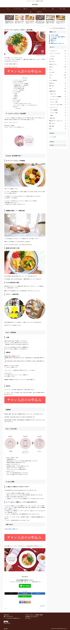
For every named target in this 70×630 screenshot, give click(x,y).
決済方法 (16, 96)
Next (66, 19)
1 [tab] (34, 25)
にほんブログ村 (7, 623)
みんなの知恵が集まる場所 (19, 88)
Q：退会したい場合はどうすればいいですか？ (22, 103)
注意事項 (15, 98)
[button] (65, 136)
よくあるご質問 (16, 101)
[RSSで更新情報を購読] (30, 602)
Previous (3, 19)
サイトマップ (28, 618)
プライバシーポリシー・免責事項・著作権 (34, 614)
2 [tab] (35, 25)
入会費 (15, 93)
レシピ (52, 41)
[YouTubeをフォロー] (25, 602)
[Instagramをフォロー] (22, 602)
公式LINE (19, 344)
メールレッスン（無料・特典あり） (58, 36)
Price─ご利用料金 (16, 91)
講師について (53, 40)
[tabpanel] (9, 19)
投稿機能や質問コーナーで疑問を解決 (21, 85)
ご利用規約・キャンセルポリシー (32, 616)
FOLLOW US (18, 108)
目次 (23, 77)
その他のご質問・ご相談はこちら (11, 529)
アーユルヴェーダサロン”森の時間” (20, 80)
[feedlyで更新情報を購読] (27, 602)
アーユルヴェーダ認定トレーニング (11, 505)
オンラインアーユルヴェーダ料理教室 (21, 83)
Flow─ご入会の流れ (17, 100)
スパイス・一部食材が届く (19, 90)
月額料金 (16, 95)
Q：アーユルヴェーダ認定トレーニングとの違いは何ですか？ (25, 105)
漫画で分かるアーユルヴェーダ (57, 43)
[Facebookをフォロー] (20, 602)
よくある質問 (53, 38)
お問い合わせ (15, 106)
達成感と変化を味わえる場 (19, 86)
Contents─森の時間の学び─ (18, 81)
